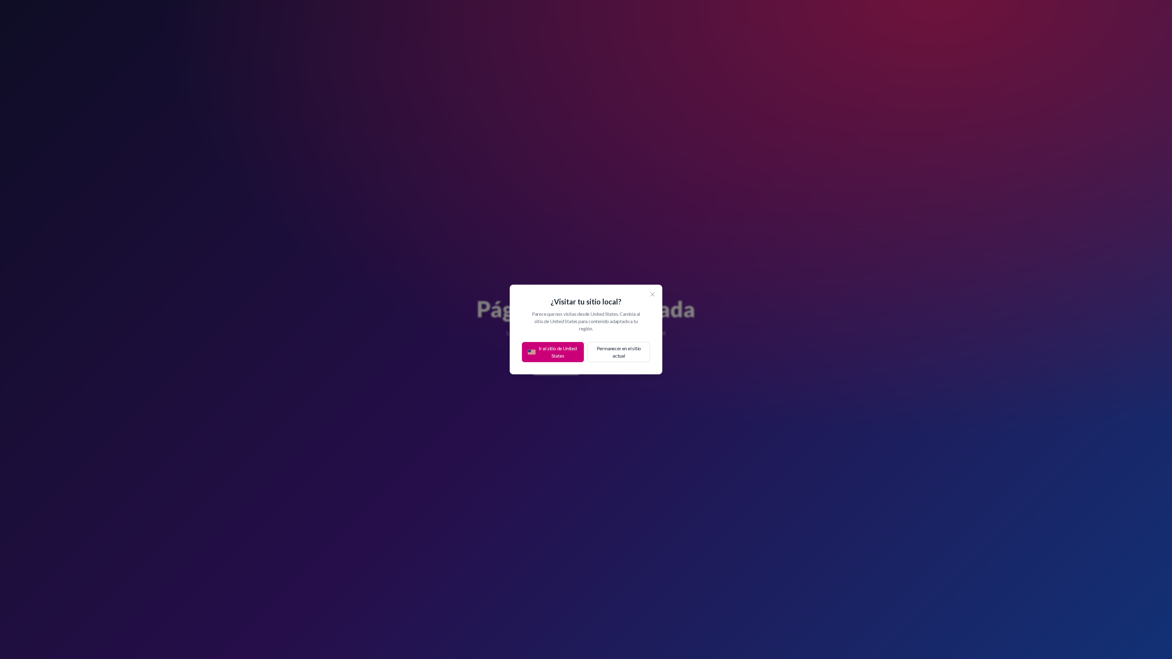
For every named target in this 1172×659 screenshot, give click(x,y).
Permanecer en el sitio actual (619, 351)
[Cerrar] (652, 294)
